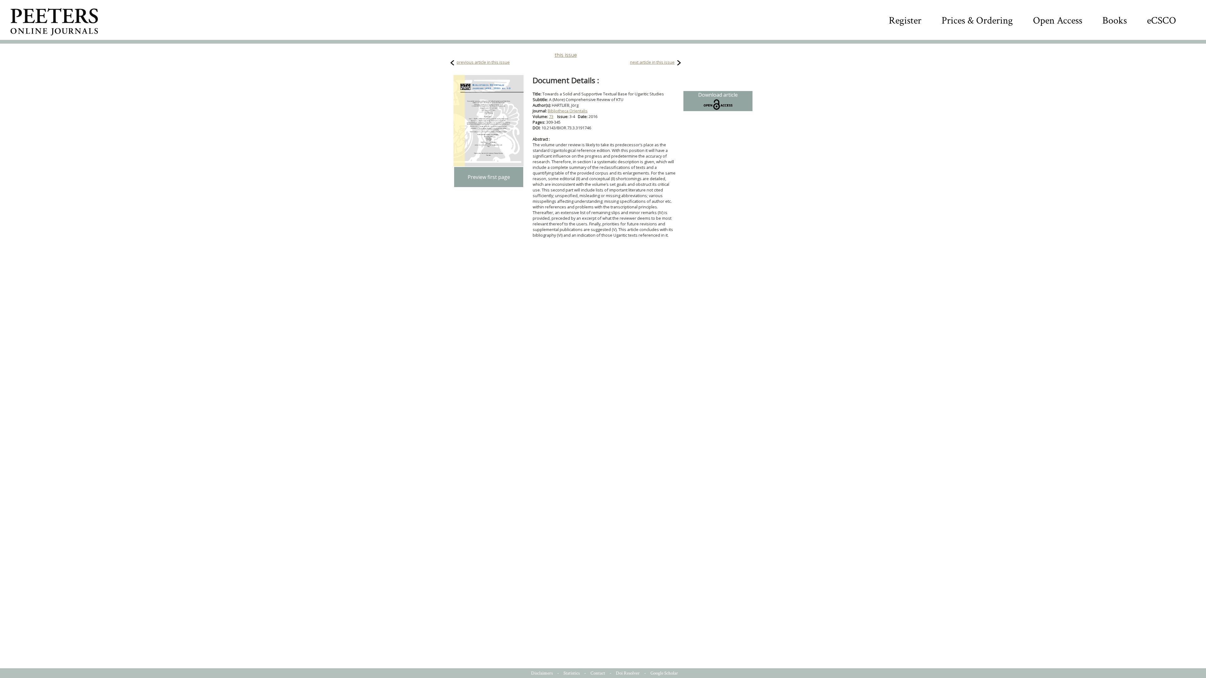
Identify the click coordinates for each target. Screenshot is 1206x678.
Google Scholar (664, 673)
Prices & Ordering (977, 20)
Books (1114, 20)
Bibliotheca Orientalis (568, 111)
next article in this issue (652, 62)
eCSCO (1161, 20)
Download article (718, 94)
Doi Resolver (628, 673)
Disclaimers (542, 673)
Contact (597, 673)
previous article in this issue (483, 62)
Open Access (1057, 20)
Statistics (571, 673)
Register (905, 20)
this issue (566, 54)
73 (551, 116)
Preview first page (489, 177)
